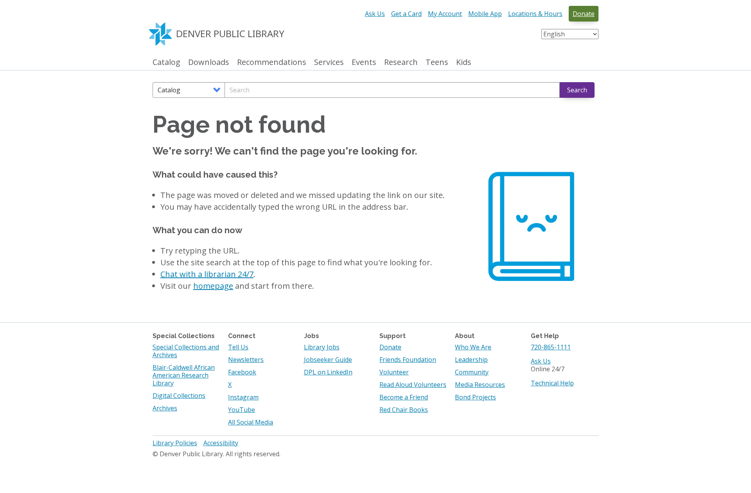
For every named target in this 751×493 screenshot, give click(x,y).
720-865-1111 (551, 347)
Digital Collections (179, 395)
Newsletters (246, 359)
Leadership (471, 359)
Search (577, 90)
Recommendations (271, 62)
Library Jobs (322, 347)
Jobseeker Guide (328, 359)
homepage (213, 286)
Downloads (208, 62)
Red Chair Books (403, 409)
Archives (165, 408)
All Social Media (250, 422)
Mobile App (485, 14)
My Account (445, 14)
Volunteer (394, 372)
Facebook (242, 372)
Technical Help (552, 383)
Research (401, 62)
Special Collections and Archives (186, 351)
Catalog (166, 62)
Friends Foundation (407, 359)
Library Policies (175, 443)
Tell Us (238, 347)
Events (364, 62)
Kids (463, 62)
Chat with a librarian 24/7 (206, 274)
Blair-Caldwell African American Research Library (184, 375)
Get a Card (406, 14)
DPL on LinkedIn (328, 372)
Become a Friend (403, 397)
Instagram (243, 397)
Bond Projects (475, 397)
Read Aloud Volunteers (412, 384)
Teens (437, 62)
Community (472, 372)
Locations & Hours (535, 14)
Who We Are (473, 347)
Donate (584, 14)
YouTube (241, 409)
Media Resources (480, 384)
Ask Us (375, 14)
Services (329, 62)
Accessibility (220, 443)
